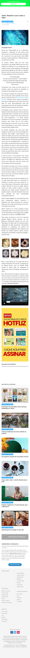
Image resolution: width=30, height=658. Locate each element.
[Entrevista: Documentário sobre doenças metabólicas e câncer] (15, 395)
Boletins (3, 617)
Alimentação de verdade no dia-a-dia (13, 530)
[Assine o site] (15, 334)
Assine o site (4, 613)
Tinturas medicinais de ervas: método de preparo (14, 432)
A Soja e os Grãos (5, 600)
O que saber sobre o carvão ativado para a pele (14, 480)
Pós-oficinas (4, 621)
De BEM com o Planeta (9, 23)
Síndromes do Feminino (7, 602)
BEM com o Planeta (6, 591)
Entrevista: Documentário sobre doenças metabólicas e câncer (14, 407)
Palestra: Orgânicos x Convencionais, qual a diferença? (14, 505)
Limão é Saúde (5, 593)
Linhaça (3, 598)
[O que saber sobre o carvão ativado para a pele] (15, 468)
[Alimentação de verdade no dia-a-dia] (15, 518)
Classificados (5, 619)
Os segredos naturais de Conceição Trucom (15, 456)
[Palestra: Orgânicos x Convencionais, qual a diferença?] (15, 493)
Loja (3, 615)
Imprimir (27, 22)
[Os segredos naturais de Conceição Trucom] (15, 445)
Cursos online (5, 611)
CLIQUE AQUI (13, 4)
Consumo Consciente (7, 21)
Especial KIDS (5, 596)
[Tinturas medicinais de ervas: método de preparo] (15, 420)
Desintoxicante (5, 594)
